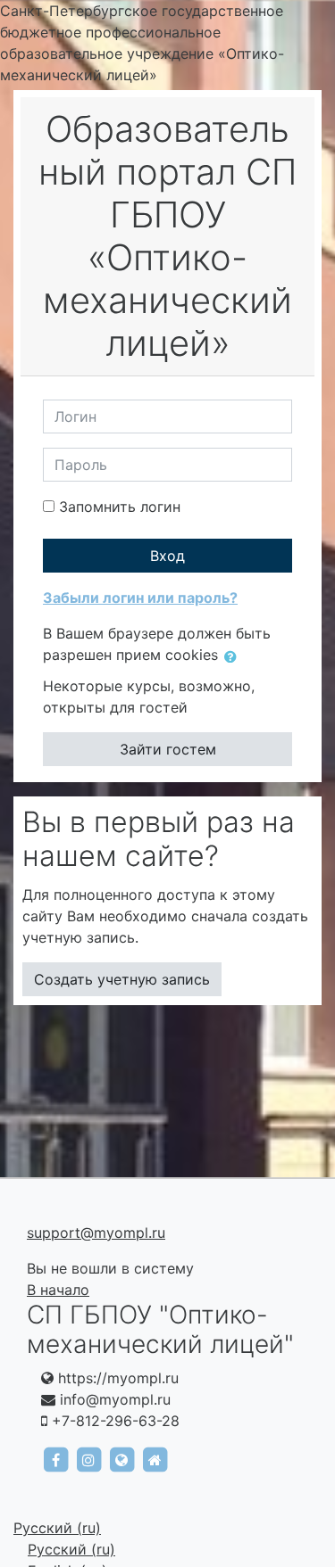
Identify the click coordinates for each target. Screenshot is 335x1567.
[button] (234, 656)
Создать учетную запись (122, 979)
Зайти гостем (168, 749)
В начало (58, 1290)
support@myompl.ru (96, 1232)
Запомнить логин (119, 506)
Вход (167, 556)
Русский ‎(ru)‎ (57, 1528)
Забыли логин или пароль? (140, 597)
